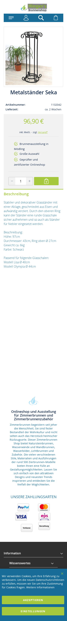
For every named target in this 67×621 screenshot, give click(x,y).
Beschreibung (16, 193)
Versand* (43, 132)
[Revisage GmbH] (33, 8)
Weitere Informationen (40, 587)
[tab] (33, 553)
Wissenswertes (20, 563)
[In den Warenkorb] (46, 181)
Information (12, 553)
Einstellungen (33, 611)
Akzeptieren (33, 600)
